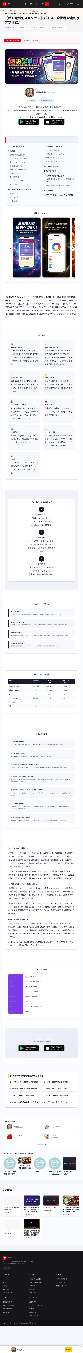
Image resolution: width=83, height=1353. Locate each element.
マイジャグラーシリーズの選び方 (56, 1088)
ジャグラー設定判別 (9, 1305)
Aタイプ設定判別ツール (41, 27)
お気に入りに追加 (14, 40)
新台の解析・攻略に (53, 157)
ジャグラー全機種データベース (56, 1102)
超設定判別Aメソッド (9, 1302)
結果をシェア (15, 173)
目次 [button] (9, 139)
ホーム (5, 11)
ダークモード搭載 (17, 180)
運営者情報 (32, 1302)
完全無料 (13, 184)
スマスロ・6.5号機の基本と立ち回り (24, 1102)
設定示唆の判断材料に (54, 161)
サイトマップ (33, 1316)
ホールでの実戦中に (53, 150)
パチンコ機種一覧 (61, 1279)
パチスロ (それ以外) (35, 1282)
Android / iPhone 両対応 (19, 169)
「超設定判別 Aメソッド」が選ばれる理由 (60, 180)
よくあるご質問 (50, 171)
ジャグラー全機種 (35, 1279)
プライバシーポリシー (36, 1305)
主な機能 (11, 151)
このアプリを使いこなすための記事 (58, 195)
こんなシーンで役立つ (53, 146)
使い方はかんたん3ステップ (19, 189)
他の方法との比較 (51, 166)
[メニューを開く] (78, 4)
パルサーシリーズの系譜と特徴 (56, 1095)
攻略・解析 (6, 1289)
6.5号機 (31, 1289)
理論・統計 (32, 1293)
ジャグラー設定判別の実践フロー (56, 1082)
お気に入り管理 (16, 166)
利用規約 (32, 1309)
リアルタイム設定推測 (18, 158)
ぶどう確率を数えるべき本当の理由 (23, 1088)
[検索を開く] (59, 4)
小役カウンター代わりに (55, 154)
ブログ (5, 1282)
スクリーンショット (16, 146)
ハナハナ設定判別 (8, 1309)
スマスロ (32, 1286)
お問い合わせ (33, 1312)
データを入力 (15, 197)
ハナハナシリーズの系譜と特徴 (22, 1095)
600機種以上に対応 (17, 155)
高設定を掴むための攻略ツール (57, 185)
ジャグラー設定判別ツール (58, 27)
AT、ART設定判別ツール (33, 11)
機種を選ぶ (14, 193)
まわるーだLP (60, 1282)
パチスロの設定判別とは (54, 175)
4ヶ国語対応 (14, 177)
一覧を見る (35, 40)
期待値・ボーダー (61, 1286)
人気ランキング (7, 1293)
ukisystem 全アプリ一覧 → (41, 1144)
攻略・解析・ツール (16, 11)
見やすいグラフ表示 (17, 162)
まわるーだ (6, 1312)
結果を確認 (14, 201)
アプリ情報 (48, 190)
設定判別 (5, 1286)
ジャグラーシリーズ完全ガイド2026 (24, 1082)
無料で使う (68, 1349)
